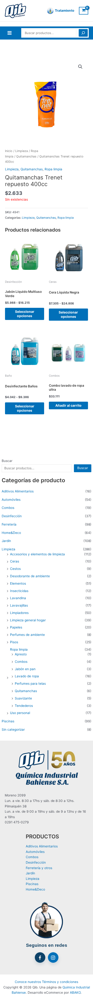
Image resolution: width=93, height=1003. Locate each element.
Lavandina (18, 598)
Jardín (6, 541)
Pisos (14, 642)
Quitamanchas (26, 691)
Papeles (16, 627)
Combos (8, 508)
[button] (80, 66)
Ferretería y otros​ (39, 868)
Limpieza (8, 549)
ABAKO (75, 992)
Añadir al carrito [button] (68, 405)
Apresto (21, 654)
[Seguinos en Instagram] (53, 957)
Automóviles (11, 500)
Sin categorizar (13, 729)
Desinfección (12, 516)
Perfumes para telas (30, 683)
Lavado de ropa (27, 676)
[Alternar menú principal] (9, 33)
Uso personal (20, 713)
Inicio (8, 151)
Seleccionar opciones (24, 313)
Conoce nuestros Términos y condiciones (46, 982)
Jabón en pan (25, 669)
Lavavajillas (19, 605)
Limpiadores (19, 613)
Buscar (7, 461)
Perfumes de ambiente (27, 635)
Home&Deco (11, 533)
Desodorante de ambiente (30, 576)
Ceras (14, 561)
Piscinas (8, 721)
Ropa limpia (19, 649)
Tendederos (24, 706)
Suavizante (23, 698)
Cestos (15, 569)
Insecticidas (19, 591)
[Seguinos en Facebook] (40, 957)
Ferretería (9, 524)
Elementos (18, 583)
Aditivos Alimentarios (18, 491)
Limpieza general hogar (28, 620)
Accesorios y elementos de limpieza (37, 554)
